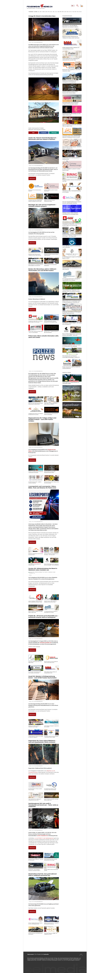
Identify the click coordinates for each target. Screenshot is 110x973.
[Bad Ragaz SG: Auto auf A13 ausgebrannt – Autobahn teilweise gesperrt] (43, 218)
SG (64, 11)
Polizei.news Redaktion (38, 42)
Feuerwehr (31, 11)
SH (65, 11)
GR (53, 11)
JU (55, 11)
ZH (79, 11)
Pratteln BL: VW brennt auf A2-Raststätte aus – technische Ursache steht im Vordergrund (43, 616)
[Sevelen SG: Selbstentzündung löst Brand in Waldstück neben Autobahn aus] (43, 573)
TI (72, 11)
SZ (69, 11)
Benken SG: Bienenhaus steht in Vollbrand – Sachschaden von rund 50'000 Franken (42, 269)
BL (45, 11)
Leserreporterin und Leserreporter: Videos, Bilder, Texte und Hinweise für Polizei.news (42, 487)
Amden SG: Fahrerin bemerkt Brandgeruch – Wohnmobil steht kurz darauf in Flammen (42, 138)
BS (46, 11)
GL (51, 11)
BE (43, 11)
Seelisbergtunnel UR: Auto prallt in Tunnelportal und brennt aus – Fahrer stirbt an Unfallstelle (43, 805)
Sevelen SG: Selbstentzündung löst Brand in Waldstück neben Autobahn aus (42, 569)
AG (38, 11)
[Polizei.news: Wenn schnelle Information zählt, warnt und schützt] (43, 354)
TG (70, 11)
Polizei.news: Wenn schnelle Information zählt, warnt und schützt (43, 336)
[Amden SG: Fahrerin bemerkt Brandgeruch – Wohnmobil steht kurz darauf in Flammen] (43, 152)
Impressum (30, 954)
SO (67, 11)
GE (50, 11)
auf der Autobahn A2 (42, 835)
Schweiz (36, 11)
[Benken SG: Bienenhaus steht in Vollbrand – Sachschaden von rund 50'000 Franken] (43, 283)
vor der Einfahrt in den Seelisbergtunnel (44, 838)
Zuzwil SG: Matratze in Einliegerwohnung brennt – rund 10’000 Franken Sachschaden (42, 677)
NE (58, 11)
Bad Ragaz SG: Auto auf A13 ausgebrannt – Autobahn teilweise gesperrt (42, 205)
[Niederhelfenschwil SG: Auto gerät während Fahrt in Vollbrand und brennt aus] (43, 888)
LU (56, 11)
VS (77, 11)
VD (75, 11)
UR (73, 11)
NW (60, 11)
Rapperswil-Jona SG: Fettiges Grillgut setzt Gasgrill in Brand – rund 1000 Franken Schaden (42, 419)
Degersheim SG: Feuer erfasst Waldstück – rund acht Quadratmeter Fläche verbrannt (42, 741)
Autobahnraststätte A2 (45, 642)
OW (62, 11)
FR (48, 11)
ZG (80, 11)
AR (40, 11)
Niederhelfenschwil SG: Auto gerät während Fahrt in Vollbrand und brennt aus (42, 874)
